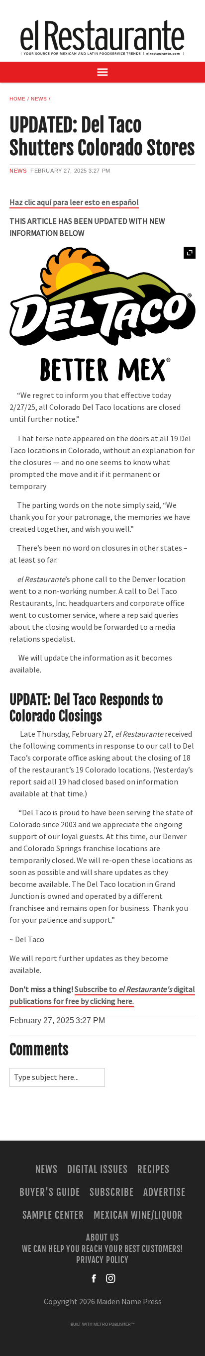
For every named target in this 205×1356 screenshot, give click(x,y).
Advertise (164, 1192)
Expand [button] (190, 253)
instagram (110, 1278)
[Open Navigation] (102, 72)
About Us (102, 1238)
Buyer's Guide (49, 1192)
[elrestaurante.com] (102, 37)
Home (17, 98)
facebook (94, 1278)
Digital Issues (97, 1169)
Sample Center (53, 1215)
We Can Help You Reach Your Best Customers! (103, 1249)
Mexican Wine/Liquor (138, 1215)
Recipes (153, 1169)
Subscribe (112, 1192)
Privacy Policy (102, 1260)
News (39, 98)
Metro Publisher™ (114, 1324)
